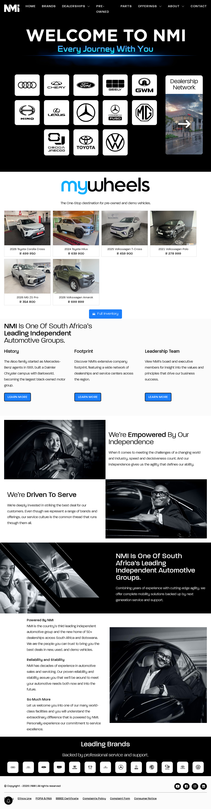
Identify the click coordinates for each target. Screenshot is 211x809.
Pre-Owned (102, 9)
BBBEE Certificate (67, 798)
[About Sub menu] (183, 6)
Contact (199, 6)
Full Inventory (107, 314)
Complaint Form (120, 798)
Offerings (147, 6)
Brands (49, 6)
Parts (126, 6)
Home (31, 6)
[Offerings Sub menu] (160, 6)
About (174, 6)
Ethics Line (25, 798)
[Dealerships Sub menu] (88, 6)
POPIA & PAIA (44, 798)
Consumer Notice (145, 798)
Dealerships (73, 6)
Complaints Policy (94, 798)
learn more (17, 397)
